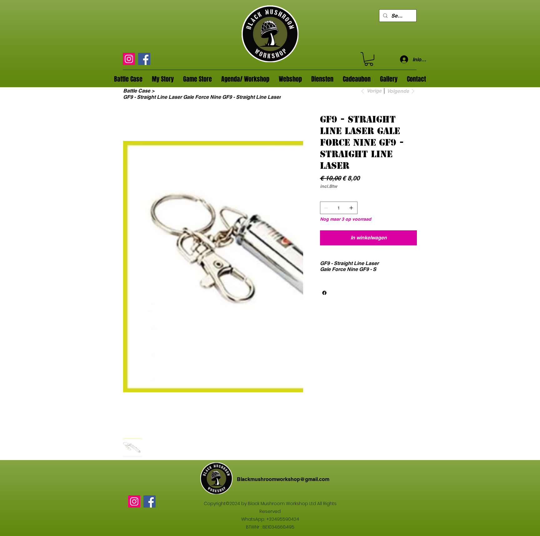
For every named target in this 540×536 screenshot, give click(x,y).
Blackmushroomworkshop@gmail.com (283, 479)
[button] (369, 59)
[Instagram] (129, 59)
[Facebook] (144, 59)
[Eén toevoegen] (351, 208)
